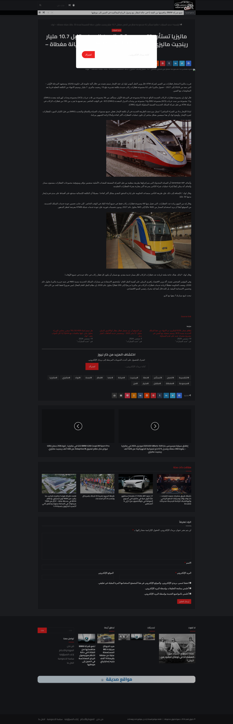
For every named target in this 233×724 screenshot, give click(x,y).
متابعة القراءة (116, 62)
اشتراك (88, 54)
